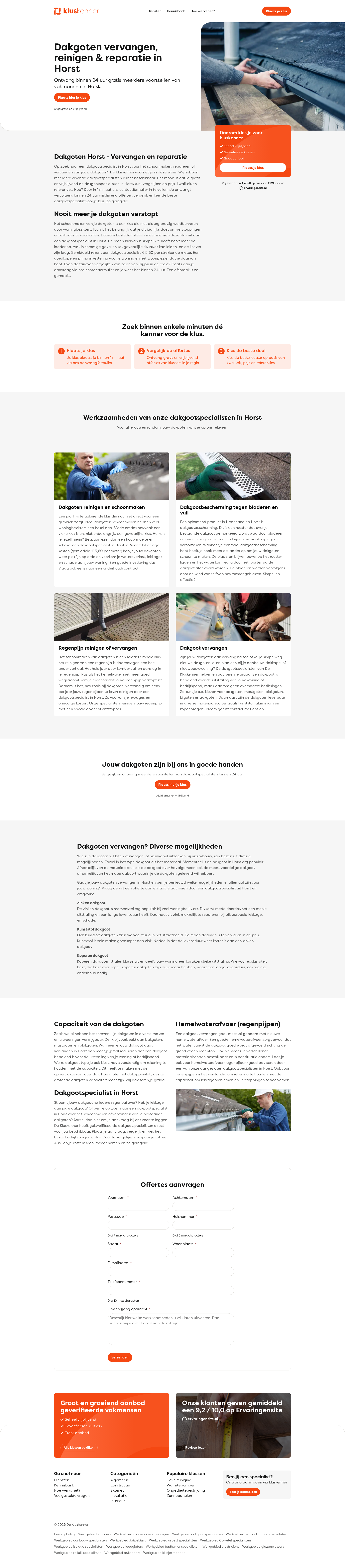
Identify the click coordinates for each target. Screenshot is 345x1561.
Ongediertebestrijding (186, 1490)
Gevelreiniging (179, 1479)
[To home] (76, 11)
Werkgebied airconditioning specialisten (256, 1534)
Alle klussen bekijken (79, 1447)
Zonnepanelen (179, 1495)
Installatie (118, 1495)
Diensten (155, 11)
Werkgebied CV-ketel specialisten (225, 1540)
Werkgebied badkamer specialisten (172, 1546)
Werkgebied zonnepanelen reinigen (141, 1534)
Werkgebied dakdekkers (128, 1540)
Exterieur (118, 1490)
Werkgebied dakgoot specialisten (197, 1534)
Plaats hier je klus (72, 97)
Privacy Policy (64, 1534)
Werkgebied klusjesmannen (164, 1552)
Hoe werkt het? (203, 11)
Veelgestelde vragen (72, 1495)
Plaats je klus (276, 11)
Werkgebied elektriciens (220, 1546)
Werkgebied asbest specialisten (173, 1540)
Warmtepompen (181, 1485)
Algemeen (119, 1479)
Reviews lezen (195, 1447)
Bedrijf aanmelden (243, 1492)
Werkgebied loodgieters (124, 1546)
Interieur (117, 1500)
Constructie (120, 1485)
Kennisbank (176, 11)
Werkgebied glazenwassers (263, 1546)
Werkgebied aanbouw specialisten (80, 1540)
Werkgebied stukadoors (122, 1552)
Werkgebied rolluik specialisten (77, 1552)
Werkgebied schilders (94, 1534)
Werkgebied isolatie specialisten (78, 1546)
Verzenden (120, 1357)
